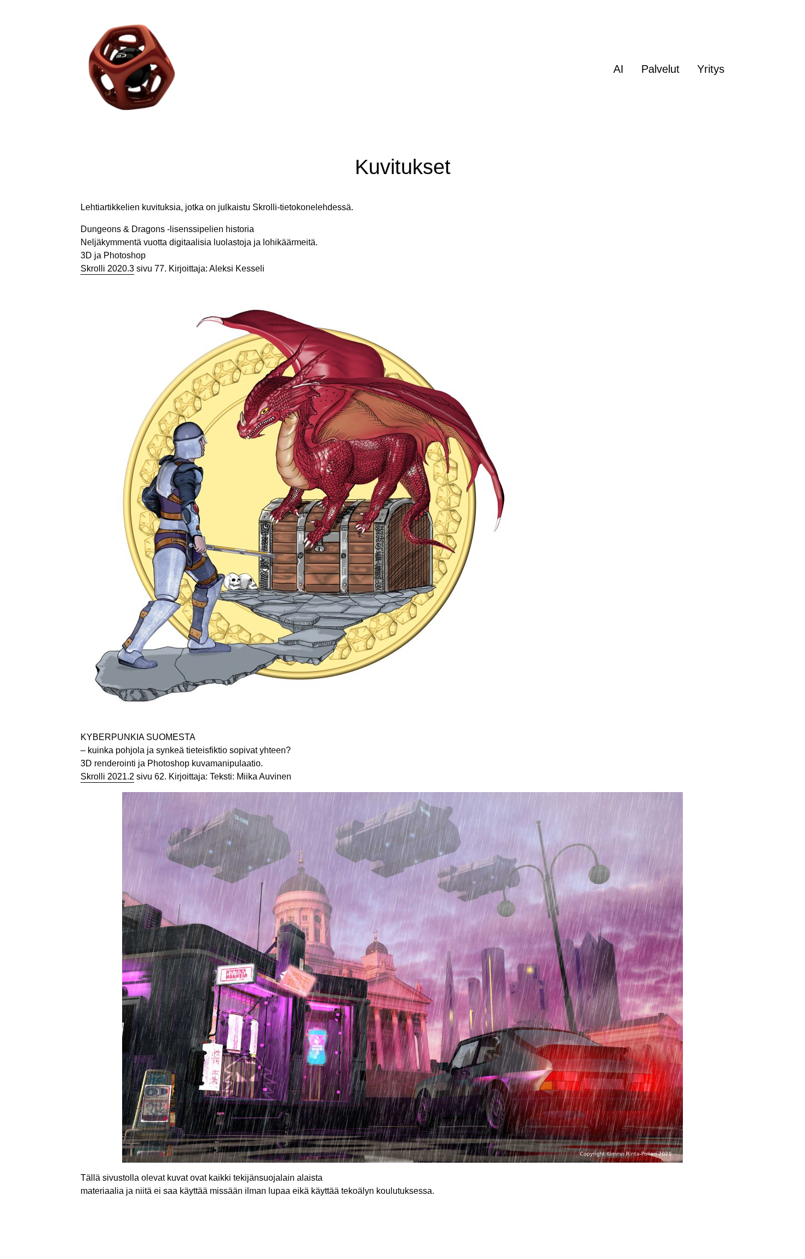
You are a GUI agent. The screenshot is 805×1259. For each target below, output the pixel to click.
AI (618, 69)
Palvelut (660, 69)
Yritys (711, 69)
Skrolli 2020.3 (107, 268)
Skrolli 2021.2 (107, 776)
